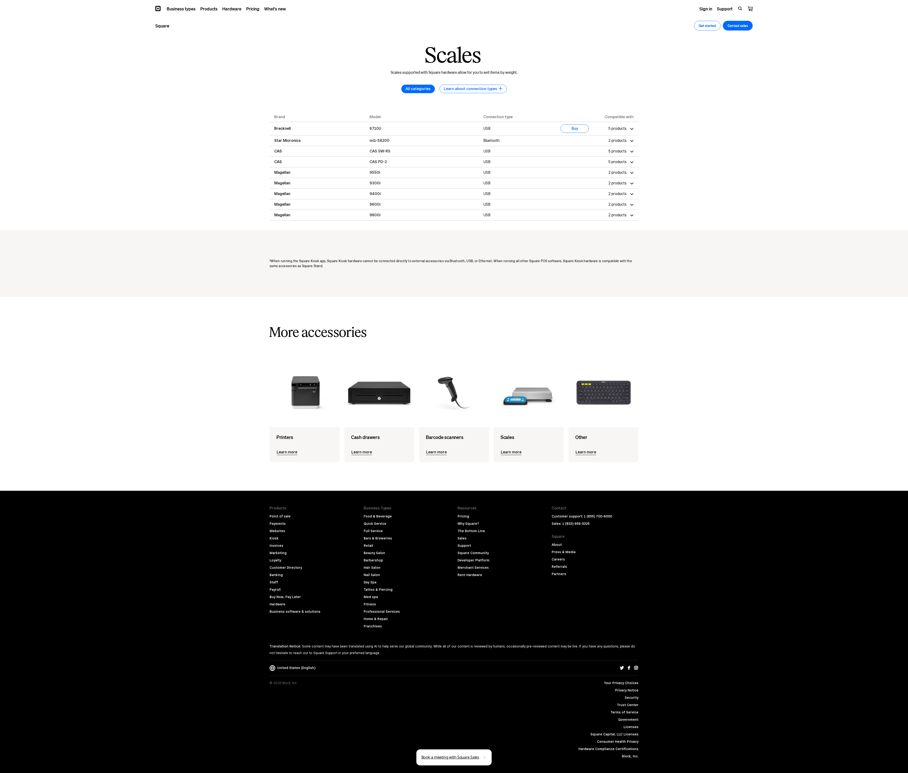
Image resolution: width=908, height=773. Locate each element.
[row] (454, 128)
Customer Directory (286, 567)
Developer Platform (473, 560)
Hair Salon (372, 567)
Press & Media (564, 552)
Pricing (463, 516)
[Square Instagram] (636, 668)
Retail (368, 545)
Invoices (276, 545)
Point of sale (280, 516)
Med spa (371, 597)
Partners (559, 574)
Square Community (473, 553)
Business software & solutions (295, 611)
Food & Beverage (378, 516)
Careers (558, 559)
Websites (277, 531)
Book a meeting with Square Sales (450, 757)
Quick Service (375, 523)
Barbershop (373, 560)
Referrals (559, 567)
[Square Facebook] (629, 668)
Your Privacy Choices (621, 683)
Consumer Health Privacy (617, 741)
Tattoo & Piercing (378, 589)
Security (631, 697)
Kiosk (274, 538)
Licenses (631, 727)
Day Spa (370, 582)
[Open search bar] (740, 8)
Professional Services (382, 611)
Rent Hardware (470, 575)
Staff (274, 582)
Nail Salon (372, 575)
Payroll (275, 589)
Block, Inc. (630, 756)
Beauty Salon (374, 553)
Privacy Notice (626, 690)
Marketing (278, 553)
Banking (276, 575)
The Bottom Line (471, 531)
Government (628, 719)
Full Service (373, 531)
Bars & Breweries (378, 538)
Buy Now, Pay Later (285, 597)
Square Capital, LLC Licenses (614, 734)
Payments (278, 523)
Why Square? (468, 523)
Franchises (373, 626)
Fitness (370, 604)
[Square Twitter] (622, 668)
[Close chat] (484, 757)
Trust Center (627, 705)
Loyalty (275, 560)
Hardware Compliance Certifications (608, 749)
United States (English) (295, 668)
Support (464, 545)
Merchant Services (473, 567)
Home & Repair (376, 619)
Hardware (277, 604)
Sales (462, 538)
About (557, 545)
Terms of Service (624, 712)
